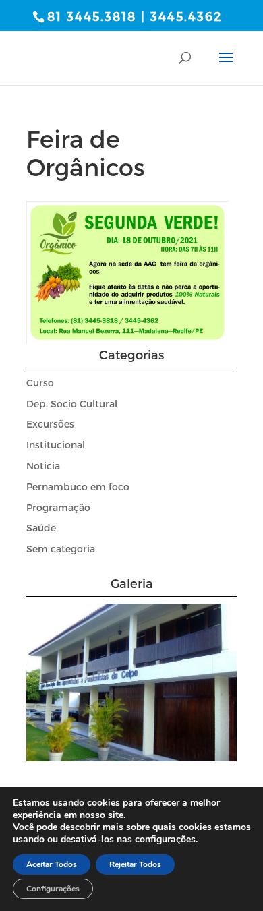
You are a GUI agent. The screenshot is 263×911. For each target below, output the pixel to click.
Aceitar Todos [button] (51, 864)
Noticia (43, 465)
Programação (58, 507)
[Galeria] (131, 757)
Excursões (50, 424)
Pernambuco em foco (77, 486)
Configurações (53, 888)
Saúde (41, 527)
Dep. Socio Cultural (71, 403)
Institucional (55, 444)
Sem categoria (60, 548)
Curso (40, 382)
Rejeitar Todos (135, 864)
